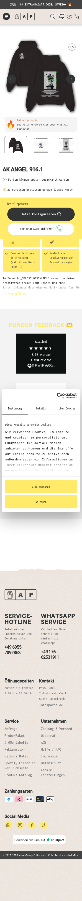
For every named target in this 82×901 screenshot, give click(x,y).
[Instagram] (20, 825)
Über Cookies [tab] (67, 408)
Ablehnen (41, 501)
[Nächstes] (70, 79)
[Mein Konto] (62, 16)
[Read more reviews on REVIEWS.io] (41, 366)
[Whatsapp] (8, 825)
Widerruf (48, 736)
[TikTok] (43, 825)
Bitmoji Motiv (16, 756)
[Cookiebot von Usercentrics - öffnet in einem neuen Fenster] (58, 395)
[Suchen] (53, 16)
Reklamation (15, 749)
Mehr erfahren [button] (16, 293)
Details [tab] (41, 408)
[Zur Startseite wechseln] (30, 16)
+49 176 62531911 (50, 654)
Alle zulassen (41, 487)
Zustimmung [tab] (15, 408)
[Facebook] (32, 825)
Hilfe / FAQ (51, 749)
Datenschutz (51, 763)
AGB (43, 742)
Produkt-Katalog (18, 775)
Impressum (49, 756)
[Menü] (6, 16)
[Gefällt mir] (72, 47)
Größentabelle (16, 742)
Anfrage (11, 729)
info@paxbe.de (51, 705)
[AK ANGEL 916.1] (41, 76)
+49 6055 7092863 (13, 650)
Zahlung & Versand (56, 729)
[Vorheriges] (11, 79)
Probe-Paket (15, 736)
